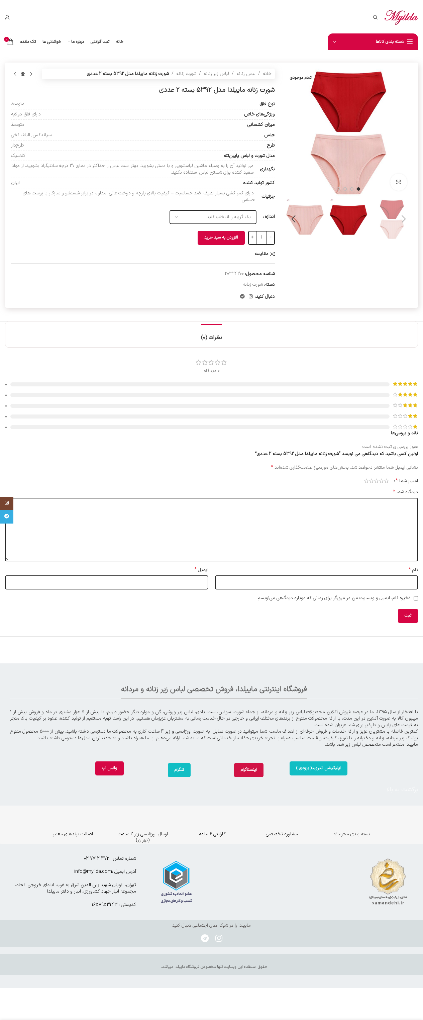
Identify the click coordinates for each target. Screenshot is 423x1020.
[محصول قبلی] (31, 74)
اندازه (270, 216)
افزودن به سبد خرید (221, 237)
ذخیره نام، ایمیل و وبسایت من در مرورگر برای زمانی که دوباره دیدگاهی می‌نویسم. (333, 597)
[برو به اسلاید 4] (338, 189)
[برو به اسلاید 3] (345, 189)
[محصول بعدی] (15, 74)
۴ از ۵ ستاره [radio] (371, 480)
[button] (403, 219)
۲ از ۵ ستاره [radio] (381, 480)
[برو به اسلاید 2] (351, 189)
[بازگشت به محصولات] (23, 74)
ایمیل (201, 570)
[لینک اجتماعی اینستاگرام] (251, 297)
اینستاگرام (249, 769)
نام (413, 570)
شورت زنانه (186, 73)
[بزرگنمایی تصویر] (398, 182)
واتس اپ (109, 768)
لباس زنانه (245, 73)
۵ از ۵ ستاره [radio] (366, 480)
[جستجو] (375, 17)
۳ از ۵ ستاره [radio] (376, 480)
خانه (267, 73)
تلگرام (179, 769)
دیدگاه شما (405, 492)
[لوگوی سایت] (401, 17)
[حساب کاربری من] (7, 17)
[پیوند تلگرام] (242, 297)
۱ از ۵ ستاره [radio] (386, 480)
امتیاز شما (407, 480)
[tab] (211, 334)
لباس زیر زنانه (216, 73)
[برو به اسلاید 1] (358, 189)
